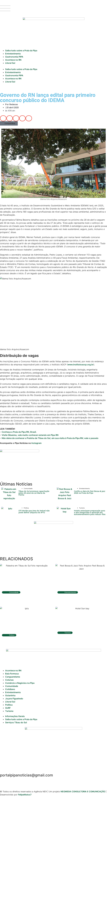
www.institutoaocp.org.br (80, 364)
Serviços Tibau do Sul (16, 722)
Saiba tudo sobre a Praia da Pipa (21, 50)
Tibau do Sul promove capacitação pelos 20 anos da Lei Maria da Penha (34, 493)
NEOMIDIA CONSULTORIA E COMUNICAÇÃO (83, 791)
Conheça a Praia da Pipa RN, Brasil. (19, 432)
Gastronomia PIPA (14, 56)
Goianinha (10, 695)
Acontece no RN (13, 60)
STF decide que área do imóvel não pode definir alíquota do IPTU (34, 511)
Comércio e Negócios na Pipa (19, 683)
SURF (8, 708)
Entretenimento (13, 53)
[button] (53, 66)
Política (9, 704)
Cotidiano (10, 689)
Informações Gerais (15, 716)
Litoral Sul (10, 63)
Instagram (36, 443)
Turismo (9, 711)
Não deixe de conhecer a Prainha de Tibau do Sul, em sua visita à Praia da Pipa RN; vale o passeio (50, 438)
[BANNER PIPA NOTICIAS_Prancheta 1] (19, 451)
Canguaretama (12, 676)
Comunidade (11, 686)
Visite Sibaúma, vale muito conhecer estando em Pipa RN (30, 435)
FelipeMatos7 (24, 794)
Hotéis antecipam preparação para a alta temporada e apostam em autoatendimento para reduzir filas (89, 512)
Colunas (9, 680)
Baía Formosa (12, 673)
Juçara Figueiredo (14, 698)
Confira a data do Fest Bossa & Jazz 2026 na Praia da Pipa (89, 492)
